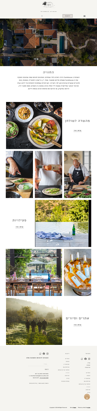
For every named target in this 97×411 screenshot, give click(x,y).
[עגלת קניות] (42, 16)
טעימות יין (87, 378)
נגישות (46, 383)
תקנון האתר (41, 383)
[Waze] (82, 359)
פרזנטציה (87, 367)
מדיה (89, 363)
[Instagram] (89, 359)
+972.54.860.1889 (44, 378)
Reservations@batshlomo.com (39, 375)
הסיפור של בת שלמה (84, 384)
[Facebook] (85, 359)
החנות (88, 375)
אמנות (88, 365)
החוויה (88, 387)
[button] (84, 16)
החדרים (88, 372)
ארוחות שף (87, 381)
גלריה (88, 392)
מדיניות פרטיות (33, 383)
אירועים (88, 389)
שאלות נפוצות (65, 381)
